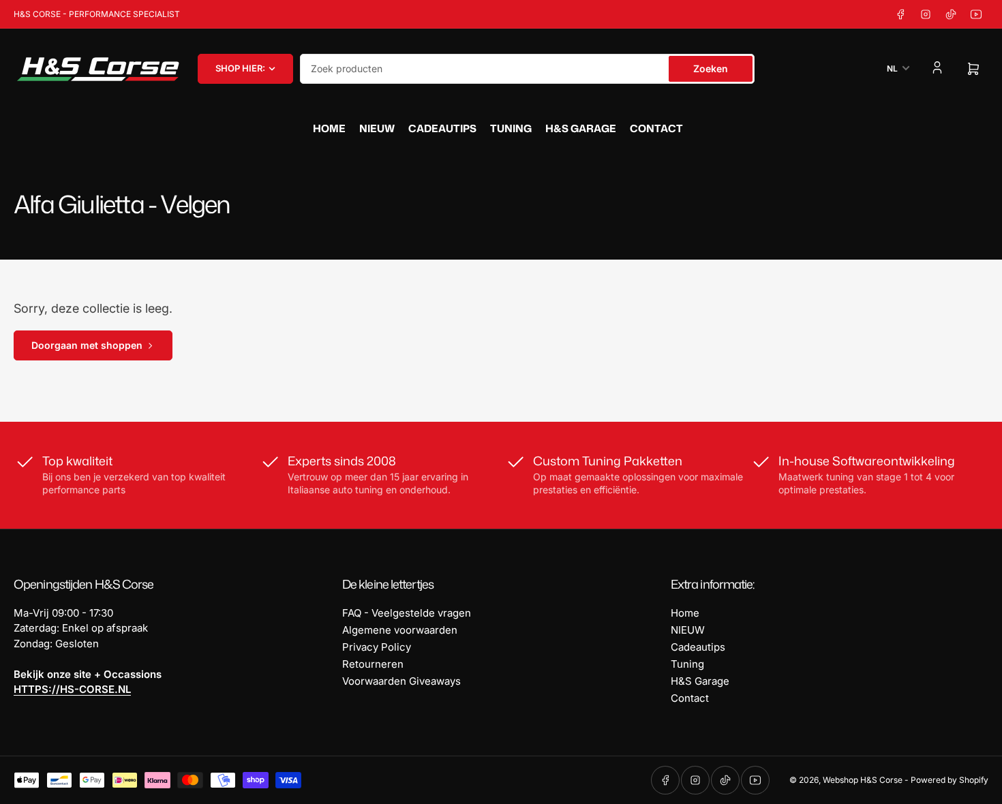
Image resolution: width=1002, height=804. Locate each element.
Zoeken (710, 68)
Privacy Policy (376, 646)
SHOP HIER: (240, 68)
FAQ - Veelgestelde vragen (406, 612)
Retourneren (373, 664)
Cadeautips (442, 128)
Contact (656, 128)
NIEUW (377, 128)
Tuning (511, 128)
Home (329, 128)
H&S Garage (580, 128)
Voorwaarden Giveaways (401, 681)
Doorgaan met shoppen (86, 345)
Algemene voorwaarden (399, 629)
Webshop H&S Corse (862, 780)
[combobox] (527, 69)
